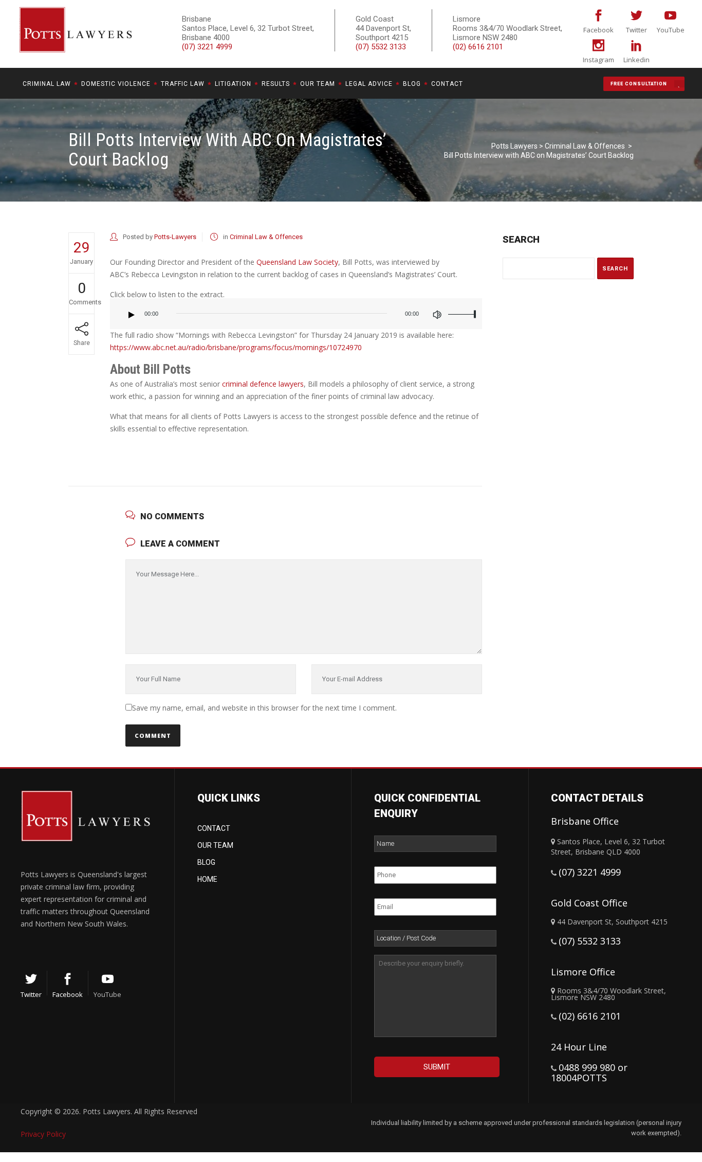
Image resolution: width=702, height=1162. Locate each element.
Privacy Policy (43, 1134)
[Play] (131, 315)
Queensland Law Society (297, 262)
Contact (213, 828)
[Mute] (437, 315)
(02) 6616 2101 (478, 46)
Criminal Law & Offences (585, 146)
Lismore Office (583, 972)
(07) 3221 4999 (207, 46)
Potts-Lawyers (175, 237)
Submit (436, 1067)
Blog (206, 862)
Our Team (215, 845)
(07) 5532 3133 (381, 46)
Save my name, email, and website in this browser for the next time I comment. (264, 708)
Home (207, 879)
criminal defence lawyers (263, 384)
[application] (296, 318)
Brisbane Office (585, 821)
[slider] (462, 313)
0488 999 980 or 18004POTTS (589, 1072)
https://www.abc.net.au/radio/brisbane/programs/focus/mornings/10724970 (236, 347)
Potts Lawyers (514, 146)
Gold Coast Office (589, 903)
